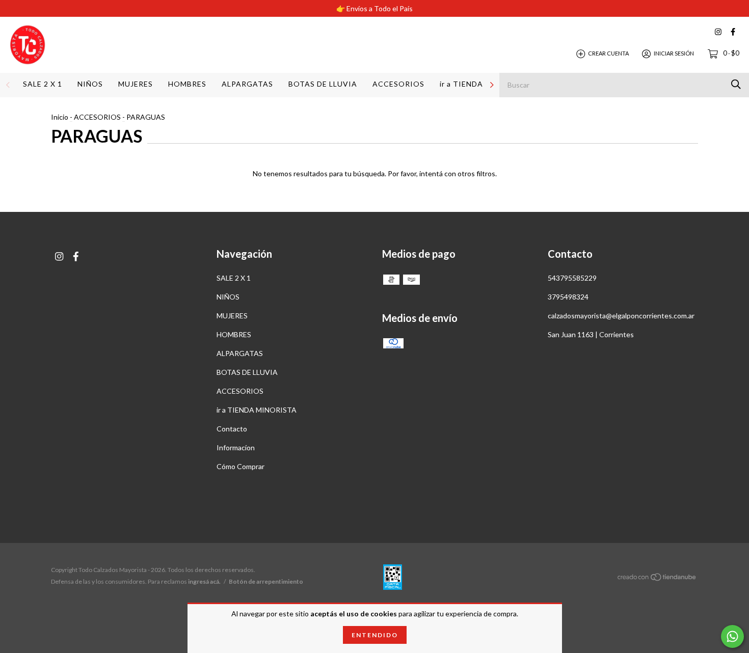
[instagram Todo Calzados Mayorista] (718, 32)
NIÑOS (90, 83)
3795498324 (568, 296)
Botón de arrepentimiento (266, 581)
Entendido (375, 635)
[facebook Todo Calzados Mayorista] (733, 32)
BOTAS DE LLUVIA (322, 83)
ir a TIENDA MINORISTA (257, 409)
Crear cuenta (608, 53)
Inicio (59, 117)
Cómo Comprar (240, 466)
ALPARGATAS (247, 83)
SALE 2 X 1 (42, 83)
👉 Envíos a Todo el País (374, 8)
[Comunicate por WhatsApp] (732, 636)
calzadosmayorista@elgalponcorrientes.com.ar (621, 315)
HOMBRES (187, 83)
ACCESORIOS (398, 83)
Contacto (232, 428)
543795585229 (572, 278)
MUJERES (135, 83)
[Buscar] (736, 84)
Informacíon (236, 447)
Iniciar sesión (674, 53)
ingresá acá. (204, 581)
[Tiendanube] (657, 578)
